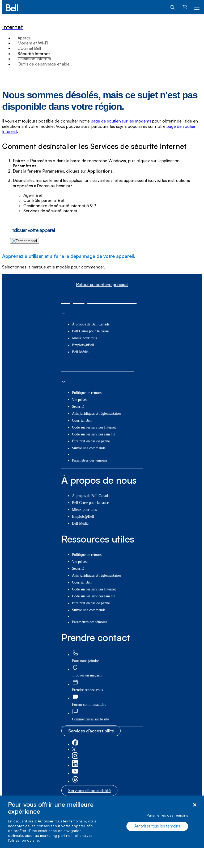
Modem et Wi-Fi (33, 43)
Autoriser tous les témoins (157, 826)
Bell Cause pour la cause (90, 331)
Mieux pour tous (84, 338)
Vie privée (79, 400)
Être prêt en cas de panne (91, 441)
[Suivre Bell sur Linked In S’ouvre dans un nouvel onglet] (75, 766)
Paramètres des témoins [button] (89, 460)
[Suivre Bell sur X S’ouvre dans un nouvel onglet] (74, 750)
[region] (102, 822)
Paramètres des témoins (167, 815)
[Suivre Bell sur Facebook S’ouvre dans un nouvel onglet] (75, 745)
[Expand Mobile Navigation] (197, 7)
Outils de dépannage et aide (44, 64)
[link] (75, 653)
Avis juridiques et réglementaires (96, 413)
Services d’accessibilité (91, 730)
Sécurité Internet (34, 53)
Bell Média (80, 352)
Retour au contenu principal (102, 284)
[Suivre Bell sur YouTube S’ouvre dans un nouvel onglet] (75, 773)
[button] (90, 719)
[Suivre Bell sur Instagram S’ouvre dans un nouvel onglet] (75, 758)
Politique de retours (86, 393)
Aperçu (24, 37)
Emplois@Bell (83, 345)
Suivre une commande (88, 448)
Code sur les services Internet (94, 427)
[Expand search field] (173, 7)
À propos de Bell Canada (90, 324)
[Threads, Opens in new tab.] (75, 781)
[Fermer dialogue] (194, 805)
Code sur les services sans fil (93, 434)
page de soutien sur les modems (121, 121)
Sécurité (78, 407)
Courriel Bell (29, 48)
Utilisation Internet (34, 58)
